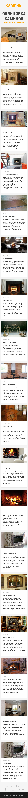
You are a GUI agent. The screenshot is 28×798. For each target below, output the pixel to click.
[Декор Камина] (14, 750)
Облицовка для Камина (9, 511)
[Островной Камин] (14, 244)
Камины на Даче (7, 427)
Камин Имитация (7, 300)
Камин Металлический (9, 384)
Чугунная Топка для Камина (10, 174)
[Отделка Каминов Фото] (14, 539)
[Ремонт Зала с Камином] (14, 708)
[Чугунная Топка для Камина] (14, 160)
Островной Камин (8, 258)
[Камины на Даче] (14, 413)
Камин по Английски (8, 637)
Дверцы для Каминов (9, 595)
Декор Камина (7, 763)
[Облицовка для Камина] (14, 497)
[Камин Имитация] (14, 287)
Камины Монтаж (7, 132)
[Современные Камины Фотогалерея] (14, 34)
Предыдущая (8, 786)
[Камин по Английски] (14, 623)
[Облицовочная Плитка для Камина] (14, 666)
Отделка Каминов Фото (9, 553)
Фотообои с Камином (9, 469)
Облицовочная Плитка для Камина (12, 679)
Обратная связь (14, 795)
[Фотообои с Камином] (14, 455)
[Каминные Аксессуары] (14, 329)
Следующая (21, 789)
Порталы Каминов (8, 90)
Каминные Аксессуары (9, 342)
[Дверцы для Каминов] (14, 581)
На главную (21, 795)
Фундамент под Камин (9, 216)
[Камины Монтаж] (14, 118)
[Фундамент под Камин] (14, 202)
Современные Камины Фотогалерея (13, 48)
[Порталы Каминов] (14, 76)
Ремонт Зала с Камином (9, 721)
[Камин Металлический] (14, 371)
